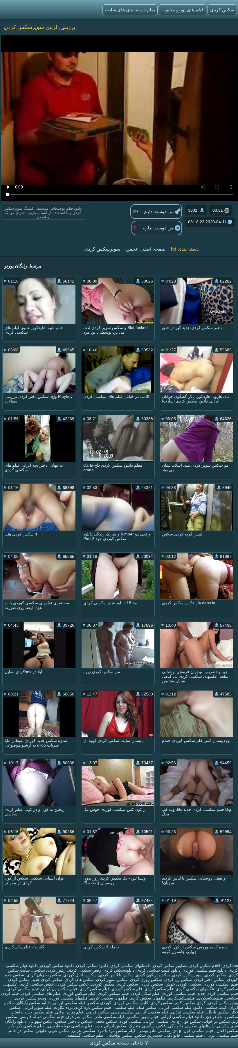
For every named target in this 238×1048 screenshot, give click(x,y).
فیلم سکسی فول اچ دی (193, 1030)
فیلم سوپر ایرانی (37, 1007)
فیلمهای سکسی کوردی (68, 998)
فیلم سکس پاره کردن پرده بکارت (82, 1007)
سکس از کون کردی (153, 974)
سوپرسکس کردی (102, 249)
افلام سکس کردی (204, 965)
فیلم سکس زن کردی (59, 988)
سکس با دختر (80, 1021)
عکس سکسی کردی (37, 984)
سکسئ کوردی (215, 984)
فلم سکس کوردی (127, 988)
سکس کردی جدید (47, 979)
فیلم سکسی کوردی (178, 993)
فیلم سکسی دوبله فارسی (41, 1016)
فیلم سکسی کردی (23, 988)
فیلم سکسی (124, 1007)
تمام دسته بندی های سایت (130, 9)
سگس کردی (127, 984)
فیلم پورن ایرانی (69, 1012)
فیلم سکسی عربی (221, 1035)
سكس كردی (215, 974)
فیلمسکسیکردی (181, 998)
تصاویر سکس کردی (170, 965)
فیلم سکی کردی (145, 993)
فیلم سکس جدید (38, 1012)
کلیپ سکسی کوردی (130, 1002)
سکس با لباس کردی (116, 974)
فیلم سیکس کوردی (79, 993)
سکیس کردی (151, 984)
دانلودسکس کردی (119, 970)
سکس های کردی (79, 979)
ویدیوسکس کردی (223, 1002)
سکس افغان (226, 1030)
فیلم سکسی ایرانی (69, 1002)
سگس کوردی (102, 984)
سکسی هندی (122, 1012)
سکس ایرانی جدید (110, 1026)
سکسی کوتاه (130, 1021)
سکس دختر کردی (209, 979)
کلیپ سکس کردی (166, 1002)
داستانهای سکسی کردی (130, 965)
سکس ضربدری (79, 1016)
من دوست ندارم (159, 227)
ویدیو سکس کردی (30, 998)
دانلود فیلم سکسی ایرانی (180, 1007)
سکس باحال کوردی (80, 974)
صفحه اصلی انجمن (145, 249)
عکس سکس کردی (72, 984)
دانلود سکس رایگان (34, 1002)
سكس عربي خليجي (53, 1030)
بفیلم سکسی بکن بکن (27, 1026)
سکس (60, 1021)
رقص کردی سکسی (49, 970)
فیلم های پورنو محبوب (182, 9)
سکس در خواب (216, 1021)
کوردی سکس (99, 1002)
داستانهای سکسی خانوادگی (191, 1026)
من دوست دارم (159, 211)
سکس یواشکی (119, 1035)
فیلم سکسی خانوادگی (184, 1035)
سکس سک (146, 1007)
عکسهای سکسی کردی (195, 988)
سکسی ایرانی (156, 1021)
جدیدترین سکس (149, 1035)
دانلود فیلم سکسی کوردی (204, 970)
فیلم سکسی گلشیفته (85, 1035)
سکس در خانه (21, 1030)
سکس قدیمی (97, 1012)
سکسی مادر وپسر (154, 1030)
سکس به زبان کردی (43, 974)
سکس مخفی (105, 1021)
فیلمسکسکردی (210, 998)
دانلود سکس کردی (92, 965)
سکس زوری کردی (146, 979)
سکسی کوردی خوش (183, 984)
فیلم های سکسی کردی (40, 993)
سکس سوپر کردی (112, 979)
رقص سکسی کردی (84, 970)
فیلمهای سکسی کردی (108, 998)
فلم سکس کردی (159, 988)
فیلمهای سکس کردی (147, 998)
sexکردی (230, 965)
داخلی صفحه (130, 1043)
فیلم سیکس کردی (113, 993)
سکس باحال (217, 1012)
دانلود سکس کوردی (57, 965)
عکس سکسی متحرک (147, 1026)
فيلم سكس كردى (94, 988)
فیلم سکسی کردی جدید (217, 993)
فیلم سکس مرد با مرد (117, 1030)
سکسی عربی (83, 1030)
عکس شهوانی (41, 1021)
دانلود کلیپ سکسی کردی (158, 970)
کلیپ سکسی (215, 1007)
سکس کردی (222, 9)
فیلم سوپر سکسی (142, 1016)
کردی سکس (195, 1002)
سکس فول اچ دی (186, 1021)
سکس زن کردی (178, 979)
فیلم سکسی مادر (110, 1016)
